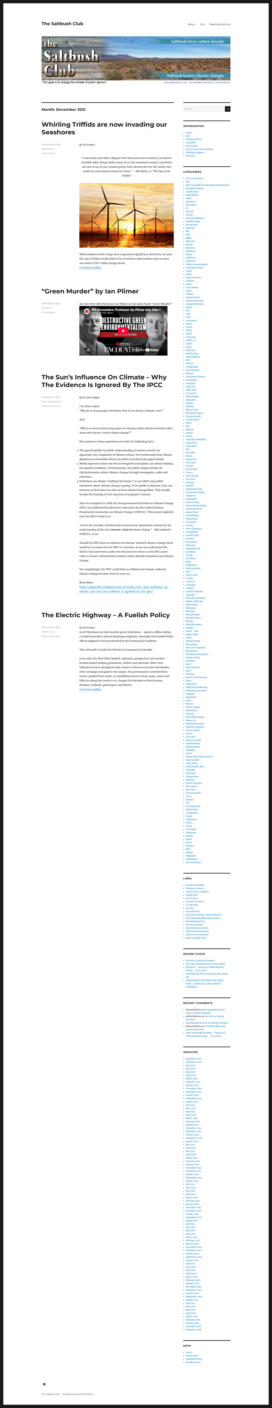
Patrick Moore (193, 667)
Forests (189, 466)
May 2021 (190, 1230)
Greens (189, 525)
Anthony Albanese (195, 218)
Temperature (192, 776)
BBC (188, 231)
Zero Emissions (193, 862)
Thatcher (190, 779)
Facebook (190, 142)
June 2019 (191, 1306)
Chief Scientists (193, 277)
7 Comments (48, 153)
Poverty (189, 704)
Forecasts (191, 462)
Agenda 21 (191, 201)
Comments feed (193, 1359)
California (191, 261)
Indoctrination (193, 568)
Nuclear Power (193, 657)
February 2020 (193, 1280)
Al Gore (189, 215)
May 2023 (190, 1151)
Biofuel (189, 244)
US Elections (192, 813)
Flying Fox (191, 459)
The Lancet (191, 786)
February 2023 (193, 1161)
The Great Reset (194, 783)
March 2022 (192, 1197)
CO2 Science (192, 898)
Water (189, 842)
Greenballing (192, 515)
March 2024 (192, 1118)
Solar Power (192, 763)
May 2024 (191, 1111)
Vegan (189, 816)
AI (187, 208)
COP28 (189, 333)
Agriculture (191, 205)
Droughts (190, 383)
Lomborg (190, 594)
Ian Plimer (47, 308)
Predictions (191, 710)
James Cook (191, 575)
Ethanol (190, 429)
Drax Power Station (195, 376)
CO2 (188, 310)
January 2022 (192, 1204)
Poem (188, 680)
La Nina (189, 578)
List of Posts (192, 146)
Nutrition (190, 661)
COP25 (189, 324)
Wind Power (48, 149)
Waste (189, 839)
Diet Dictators (193, 370)
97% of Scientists (194, 178)
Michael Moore (193, 618)
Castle (189, 271)
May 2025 (191, 1072)
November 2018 (193, 1329)
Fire (188, 449)
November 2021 (193, 1210)
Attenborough (193, 221)
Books (189, 254)
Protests (190, 713)
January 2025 (192, 1085)
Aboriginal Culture (195, 188)
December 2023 (193, 1128)
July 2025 (190, 1065)
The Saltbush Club (62, 23)
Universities (192, 809)
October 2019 (192, 1293)
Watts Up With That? (196, 938)
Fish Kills (190, 452)
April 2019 (191, 1313)
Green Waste (192, 512)
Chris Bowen (192, 287)
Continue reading (90, 267)
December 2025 (193, 1058)
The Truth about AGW (197, 928)
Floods (189, 456)
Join (202, 24)
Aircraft (189, 211)
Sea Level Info (193, 911)
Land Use (190, 581)
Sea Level (190, 737)
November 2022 (194, 1171)
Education (191, 400)
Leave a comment (51, 406)
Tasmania (191, 773)
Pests (188, 670)
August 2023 (192, 1141)
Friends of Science (195, 901)
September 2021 (194, 1217)
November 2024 (194, 1091)
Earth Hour (191, 390)
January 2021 (192, 1243)
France (189, 472)
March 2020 (192, 1277)
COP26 (189, 327)
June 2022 (191, 1187)
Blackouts (191, 251)
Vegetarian (191, 819)
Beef (188, 234)
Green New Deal (194, 509)
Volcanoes (191, 832)
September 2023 (194, 1138)
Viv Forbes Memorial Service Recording (205, 964)
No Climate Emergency (197, 654)
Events (189, 436)
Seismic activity (193, 740)
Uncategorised (193, 806)
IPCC (44, 401)
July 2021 (190, 1224)
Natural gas (191, 644)
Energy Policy (192, 419)
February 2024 (193, 1121)
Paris (188, 664)
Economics (191, 393)
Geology (190, 482)
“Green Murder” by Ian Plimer (90, 291)
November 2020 (194, 1250)
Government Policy (195, 492)
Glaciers (190, 485)
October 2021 (192, 1214)
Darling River (192, 353)
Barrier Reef (192, 224)
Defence (190, 363)
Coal (188, 314)
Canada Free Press (195, 888)
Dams (189, 347)
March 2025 (192, 1078)
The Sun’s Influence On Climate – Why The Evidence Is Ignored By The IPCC (104, 381)
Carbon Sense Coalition (197, 891)
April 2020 (191, 1273)
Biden (189, 238)
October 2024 (192, 1095)
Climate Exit (192, 895)
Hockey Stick (192, 535)
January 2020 (192, 1283)
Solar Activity (54, 401)
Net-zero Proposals (195, 647)
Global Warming (194, 489)
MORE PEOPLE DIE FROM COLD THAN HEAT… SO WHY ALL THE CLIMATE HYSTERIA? (204, 983)
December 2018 (193, 1326)
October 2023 (192, 1134)
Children (190, 281)
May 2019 (190, 1310)
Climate (189, 294)
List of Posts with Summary (199, 149)
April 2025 (191, 1075)
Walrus (189, 836)
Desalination (192, 366)
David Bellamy (193, 357)
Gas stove (190, 479)
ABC (188, 181)
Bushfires (191, 257)
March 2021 (192, 1237)
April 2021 (191, 1234)
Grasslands (191, 499)
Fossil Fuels (192, 469)
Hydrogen (191, 545)
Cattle (188, 274)
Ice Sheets (191, 558)
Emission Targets (194, 413)
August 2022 (192, 1181)
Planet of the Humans (196, 677)
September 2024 (194, 1098)
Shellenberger (193, 746)
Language (191, 585)
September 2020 (194, 1257)
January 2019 (192, 1323)
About (192, 24)
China (189, 284)
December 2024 (193, 1088)
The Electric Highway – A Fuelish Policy (106, 615)
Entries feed (192, 1355)
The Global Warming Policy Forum (203, 918)
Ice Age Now (192, 905)
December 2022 (193, 1167)
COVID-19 (191, 340)
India (188, 561)
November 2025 (194, 1062)
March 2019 (192, 1316)
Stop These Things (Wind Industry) (203, 914)
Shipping (190, 750)
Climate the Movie (195, 304)
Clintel (189, 307)
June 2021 (191, 1227)
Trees (188, 796)
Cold (188, 317)
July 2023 (190, 1144)
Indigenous (191, 565)
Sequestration (193, 743)
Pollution (190, 694)
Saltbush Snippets (195, 152)
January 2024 (192, 1125)
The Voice (191, 789)
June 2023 (191, 1148)
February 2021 (193, 1240)
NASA (188, 637)
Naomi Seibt (192, 634)
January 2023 (192, 1164)
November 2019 (193, 1290)
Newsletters (192, 651)
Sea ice (189, 733)
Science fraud (192, 730)
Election (190, 406)
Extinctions (191, 442)
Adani (189, 198)
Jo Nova (189, 908)
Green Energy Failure (196, 505)
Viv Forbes (191, 829)
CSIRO (189, 343)
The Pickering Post (195, 921)
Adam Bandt (192, 195)
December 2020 (193, 1247)
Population (191, 697)
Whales (189, 852)
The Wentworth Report (197, 931)
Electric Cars (48, 631)
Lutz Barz (190, 1023)
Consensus (191, 320)
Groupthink (192, 532)
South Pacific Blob (195, 766)
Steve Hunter (192, 1032)
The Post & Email (194, 924)
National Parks (193, 641)
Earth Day (191, 386)
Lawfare (190, 588)
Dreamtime (191, 380)
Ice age (189, 555)
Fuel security (192, 476)
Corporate (191, 337)
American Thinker (195, 885)
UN (187, 803)
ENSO (188, 423)
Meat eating (192, 604)
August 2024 (192, 1101)
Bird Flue (190, 248)
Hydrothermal (193, 548)
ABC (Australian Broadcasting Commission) (208, 185)
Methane (190, 611)
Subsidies (190, 770)
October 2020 (192, 1253)
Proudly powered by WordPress (78, 1394)
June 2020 (191, 1267)
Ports (188, 700)
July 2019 (190, 1303)
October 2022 (192, 1174)
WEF (188, 849)
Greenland (191, 522)
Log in (189, 1352)
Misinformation (194, 624)
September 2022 (194, 1177)
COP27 (189, 330)
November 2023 (193, 1131)
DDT (188, 360)
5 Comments (48, 312)
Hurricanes (191, 542)
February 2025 (193, 1082)
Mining (189, 621)
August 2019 (192, 1300)
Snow (188, 753)
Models (189, 628)
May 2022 (191, 1191)
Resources (191, 720)
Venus (189, 826)
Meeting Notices (220, 24)
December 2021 (193, 1207)
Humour (190, 538)
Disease (189, 373)
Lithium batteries (194, 591)
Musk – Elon (192, 631)
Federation (191, 446)
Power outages (193, 707)
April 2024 (191, 1115)
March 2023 (192, 1158)
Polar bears (191, 684)
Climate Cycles (193, 297)
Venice (189, 822)
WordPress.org (193, 1362)
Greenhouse (192, 518)
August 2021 (192, 1220)
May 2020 (191, 1270)
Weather (190, 846)
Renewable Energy (195, 717)
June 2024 (191, 1108)
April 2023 (191, 1154)
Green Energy (192, 502)
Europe (189, 433)
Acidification (192, 191)
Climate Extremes (194, 300)
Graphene (191, 495)
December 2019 (193, 1286)
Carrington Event (194, 267)
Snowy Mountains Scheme (199, 756)
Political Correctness (196, 690)
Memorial (191, 608)
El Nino (189, 403)
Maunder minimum (195, 598)
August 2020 (192, 1260)
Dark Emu (191, 350)
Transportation (193, 793)
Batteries (190, 228)
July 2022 (190, 1184)
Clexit (188, 290)
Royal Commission (195, 723)
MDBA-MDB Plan (194, 601)
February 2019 (193, 1319)
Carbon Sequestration (196, 264)
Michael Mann (193, 614)
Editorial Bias (192, 396)
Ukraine (190, 799)
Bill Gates (190, 241)
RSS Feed (190, 156)
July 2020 (190, 1263)
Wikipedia (191, 855)
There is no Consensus (197, 934)
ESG (188, 426)
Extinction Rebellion (196, 439)
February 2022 (193, 1201)
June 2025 (191, 1068)
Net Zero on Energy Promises (200, 960)
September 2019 (194, 1296)
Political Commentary (196, 687)
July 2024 (190, 1105)
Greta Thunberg (194, 528)
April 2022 (191, 1194)
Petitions (190, 674)
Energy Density (193, 416)
